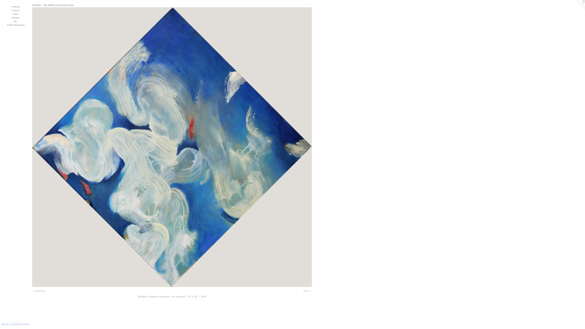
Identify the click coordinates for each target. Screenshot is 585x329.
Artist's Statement (16, 25)
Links (15, 14)
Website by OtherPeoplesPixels (15, 324)
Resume (15, 17)
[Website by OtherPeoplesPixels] (579, 6)
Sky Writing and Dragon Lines (59, 5)
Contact (16, 10)
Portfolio (15, 6)
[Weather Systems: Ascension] (172, 147)
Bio (15, 21)
